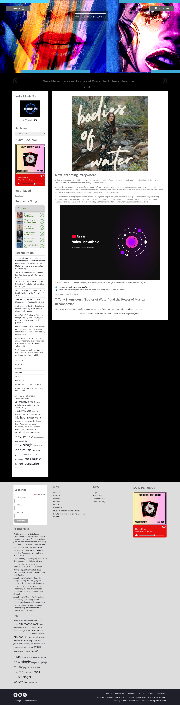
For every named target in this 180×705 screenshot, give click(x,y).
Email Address (20, 497)
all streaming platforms (80, 287)
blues (38, 402)
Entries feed (98, 495)
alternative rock (25, 401)
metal (27, 427)
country (30, 408)
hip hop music (33, 417)
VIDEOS (18, 376)
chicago (24, 408)
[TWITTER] (15, 695)
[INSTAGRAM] (25, 695)
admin (93, 87)
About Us (19, 361)
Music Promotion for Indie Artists (28, 384)
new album (35, 432)
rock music (33, 459)
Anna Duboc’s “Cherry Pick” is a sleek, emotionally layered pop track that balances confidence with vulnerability (30, 342)
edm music (18, 414)
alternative (30, 396)
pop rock (36, 450)
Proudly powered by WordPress (127, 700)
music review (30, 429)
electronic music (37, 414)
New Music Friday (111, 313)
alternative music (22, 398)
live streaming (19, 427)
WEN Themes (161, 700)
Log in (95, 492)
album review (20, 396)
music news (19, 429)
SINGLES (18, 372)
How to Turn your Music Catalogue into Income (29, 389)
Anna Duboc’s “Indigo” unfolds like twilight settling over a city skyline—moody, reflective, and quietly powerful (30, 319)
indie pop (37, 421)
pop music (23, 450)
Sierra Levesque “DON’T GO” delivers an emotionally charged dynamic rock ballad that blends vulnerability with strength (30, 330)
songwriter (19, 467)
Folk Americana (97, 313)
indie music (27, 421)
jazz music (32, 424)
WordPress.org (99, 501)
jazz (26, 424)
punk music (19, 455)
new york (37, 446)
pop (42, 446)
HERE (34, 120)
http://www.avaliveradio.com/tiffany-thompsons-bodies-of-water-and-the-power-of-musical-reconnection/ (98, 309)
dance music (36, 411)
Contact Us (19, 380)
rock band (19, 459)
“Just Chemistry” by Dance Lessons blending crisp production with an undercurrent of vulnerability (29, 352)
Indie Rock (19, 424)
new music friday (21, 441)
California (35, 405)
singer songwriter (27, 463)
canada (18, 408)
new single (24, 444)
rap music (28, 454)
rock (36, 454)
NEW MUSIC (20, 365)
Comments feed (99, 498)
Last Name (18, 512)
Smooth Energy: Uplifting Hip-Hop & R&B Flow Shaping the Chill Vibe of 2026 (30, 293)
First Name (18, 505)
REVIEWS (122, 313)
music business (35, 427)
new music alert (39, 438)
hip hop (20, 417)
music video (22, 432)
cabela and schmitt (23, 405)
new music (24, 436)
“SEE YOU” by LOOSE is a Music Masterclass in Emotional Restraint (29, 300)
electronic (26, 414)
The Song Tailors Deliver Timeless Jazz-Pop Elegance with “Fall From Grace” (29, 275)
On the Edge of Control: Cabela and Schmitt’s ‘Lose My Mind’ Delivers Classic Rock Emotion (29, 308)
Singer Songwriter (133, 313)
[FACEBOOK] (20, 695)
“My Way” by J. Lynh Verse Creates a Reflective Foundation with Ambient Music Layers (29, 284)
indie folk (18, 421)
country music (23, 410)
